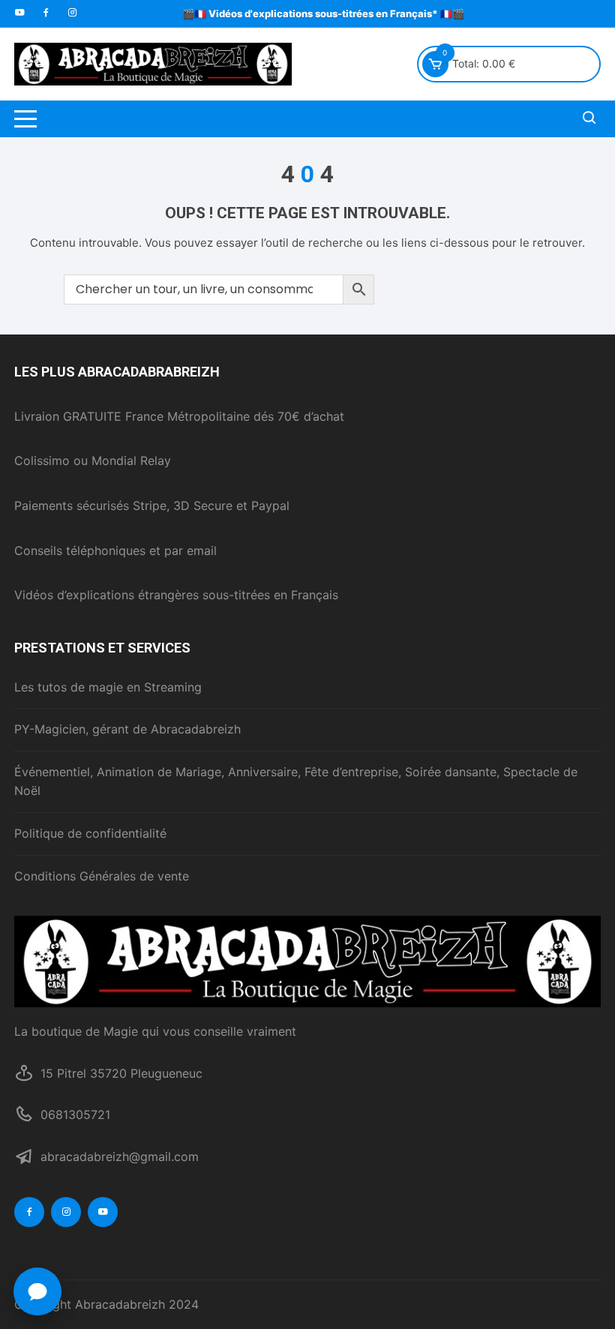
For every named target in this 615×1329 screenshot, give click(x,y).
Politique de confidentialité (90, 833)
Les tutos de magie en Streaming (108, 687)
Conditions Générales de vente (101, 876)
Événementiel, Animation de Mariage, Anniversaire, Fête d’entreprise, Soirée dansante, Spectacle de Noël (296, 781)
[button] (38, 1292)
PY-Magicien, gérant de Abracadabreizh (127, 729)
